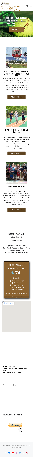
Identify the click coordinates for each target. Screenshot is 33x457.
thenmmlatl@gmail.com (13, 385)
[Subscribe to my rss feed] (6, 452)
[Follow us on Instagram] (16, 452)
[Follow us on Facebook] (9, 452)
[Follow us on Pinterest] (27, 452)
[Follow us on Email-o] (24, 452)
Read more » (16, 97)
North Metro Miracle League (17, 445)
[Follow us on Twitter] (20, 452)
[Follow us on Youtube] (13, 452)
